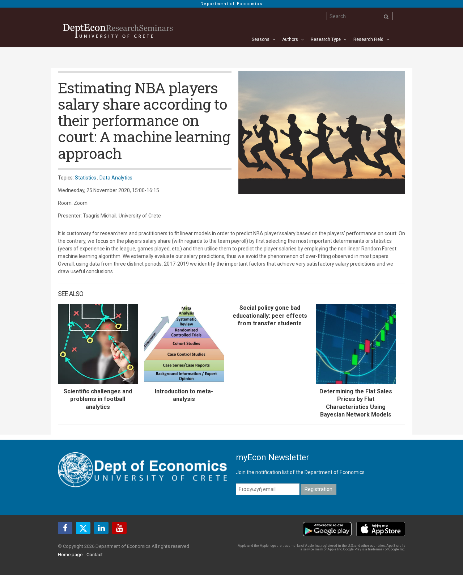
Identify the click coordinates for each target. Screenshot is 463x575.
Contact (94, 554)
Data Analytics (115, 178)
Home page (70, 554)
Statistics (85, 178)
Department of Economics (231, 3)
